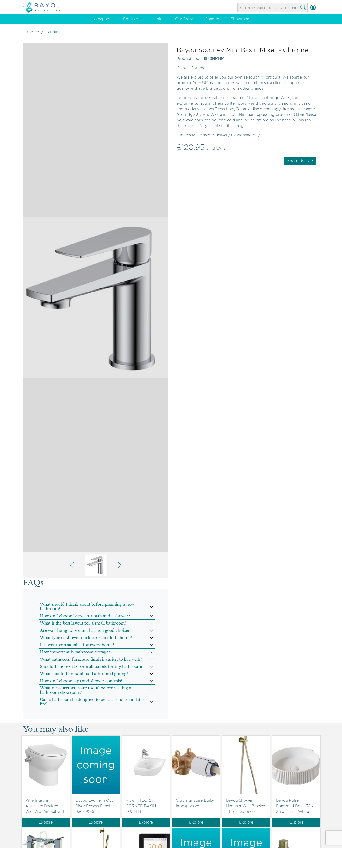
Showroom (241, 19)
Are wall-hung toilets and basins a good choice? (84, 630)
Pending (53, 32)
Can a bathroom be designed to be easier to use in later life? (92, 701)
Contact (212, 19)
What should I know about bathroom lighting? (84, 673)
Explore (46, 822)
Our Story (184, 19)
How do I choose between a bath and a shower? (85, 616)
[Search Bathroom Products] (303, 7)
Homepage (101, 19)
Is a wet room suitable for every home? (77, 644)
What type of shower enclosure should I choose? (86, 637)
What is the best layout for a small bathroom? (83, 623)
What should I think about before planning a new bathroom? (87, 606)
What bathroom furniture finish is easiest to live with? (91, 659)
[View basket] (318, 7)
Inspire (157, 19)
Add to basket (300, 161)
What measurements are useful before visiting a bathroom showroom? (85, 690)
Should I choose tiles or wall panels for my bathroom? (91, 666)
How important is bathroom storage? (75, 652)
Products (131, 19)
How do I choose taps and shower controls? (81, 681)
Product (31, 32)
